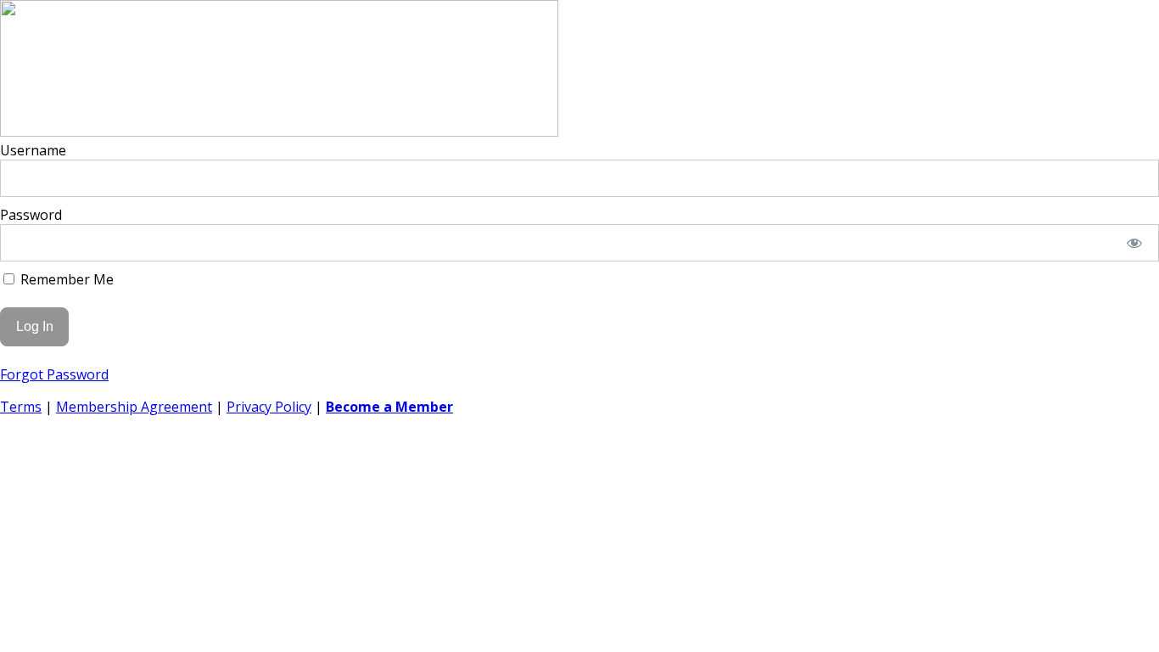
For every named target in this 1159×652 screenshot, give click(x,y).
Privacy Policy (269, 406)
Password (31, 214)
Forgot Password (54, 374)
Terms (21, 406)
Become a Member (389, 406)
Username (33, 150)
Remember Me (65, 279)
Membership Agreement (134, 406)
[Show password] (1135, 242)
